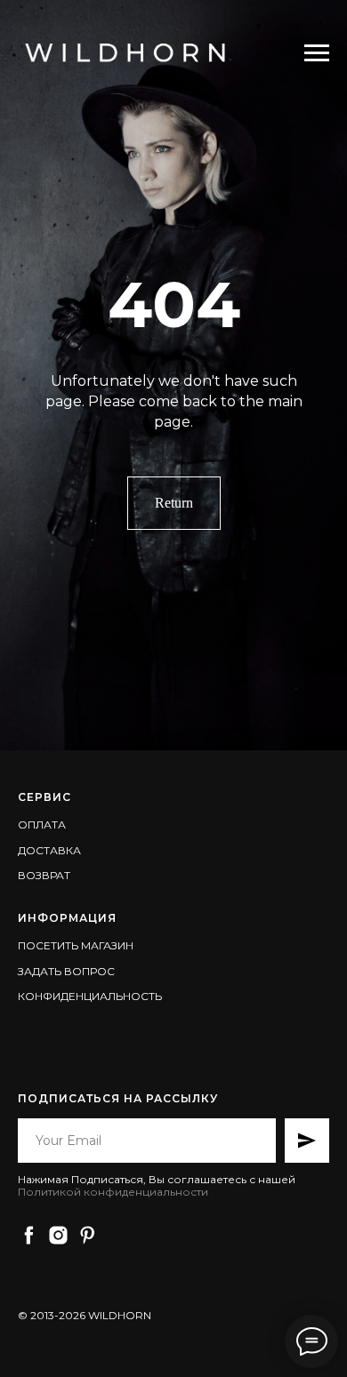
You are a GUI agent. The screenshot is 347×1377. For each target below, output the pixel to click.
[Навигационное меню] (316, 53)
